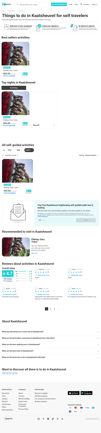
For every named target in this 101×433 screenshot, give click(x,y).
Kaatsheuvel (22, 11)
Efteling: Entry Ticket (38, 240)
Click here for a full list (9, 373)
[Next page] (58, 309)
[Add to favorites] (27, 44)
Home (3, 11)
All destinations (7, 410)
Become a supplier (41, 393)
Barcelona (5, 393)
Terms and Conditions (22, 405)
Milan (4, 407)
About (20, 393)
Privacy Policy (23, 409)
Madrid (4, 401)
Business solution (41, 401)
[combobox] (33, 4)
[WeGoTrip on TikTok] (52, 418)
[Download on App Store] (74, 393)
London (4, 399)
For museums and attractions (45, 399)
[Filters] (4, 150)
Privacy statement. (42, 216)
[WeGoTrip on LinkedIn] (62, 418)
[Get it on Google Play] (86, 393)
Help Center (22, 401)
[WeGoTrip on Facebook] (43, 418)
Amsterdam (6, 404)
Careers (21, 396)
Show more (34, 253)
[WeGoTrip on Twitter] (57, 418)
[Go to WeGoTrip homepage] (8, 4)
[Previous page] (42, 309)
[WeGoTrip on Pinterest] (48, 418)
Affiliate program (41, 396)
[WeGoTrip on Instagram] (38, 418)
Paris (4, 396)
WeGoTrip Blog (23, 399)
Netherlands (12, 11)
